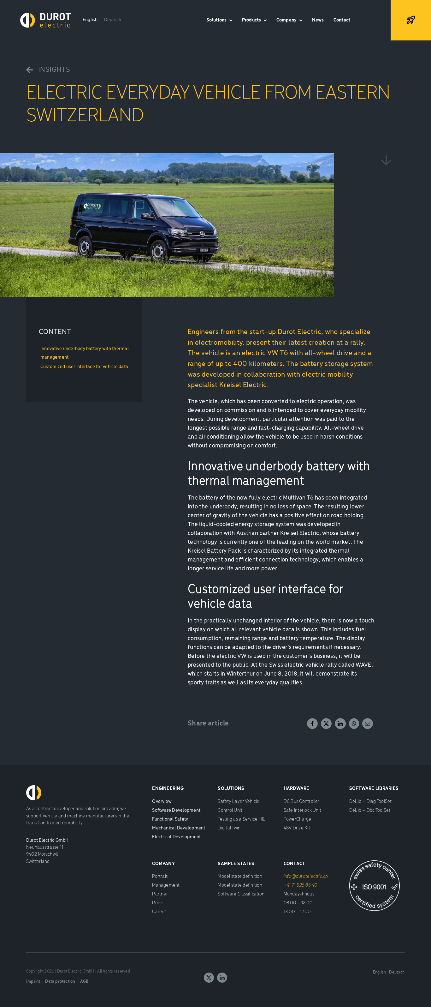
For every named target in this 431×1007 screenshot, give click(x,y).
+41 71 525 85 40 (301, 885)
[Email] (368, 724)
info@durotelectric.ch (306, 876)
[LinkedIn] (340, 724)
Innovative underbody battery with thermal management (84, 353)
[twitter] (209, 978)
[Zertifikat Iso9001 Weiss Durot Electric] (374, 862)
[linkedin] (222, 978)
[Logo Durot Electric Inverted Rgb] (45, 15)
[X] (326, 724)
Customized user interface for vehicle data (84, 366)
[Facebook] (312, 724)
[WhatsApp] (354, 724)
